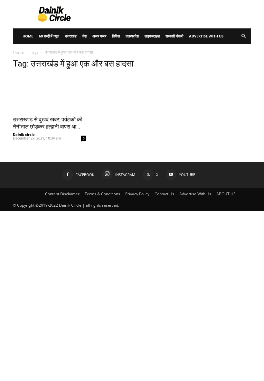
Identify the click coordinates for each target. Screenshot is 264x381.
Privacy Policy (137, 194)
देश (84, 36)
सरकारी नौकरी (174, 36)
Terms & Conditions (102, 194)
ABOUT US (226, 194)
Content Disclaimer (62, 194)
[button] (243, 36)
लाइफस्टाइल (152, 36)
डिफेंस (116, 36)
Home (28, 36)
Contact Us (164, 194)
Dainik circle (24, 134)
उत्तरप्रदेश (132, 36)
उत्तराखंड (71, 36)
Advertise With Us (206, 36)
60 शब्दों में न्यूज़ (49, 36)
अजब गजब (99, 36)
